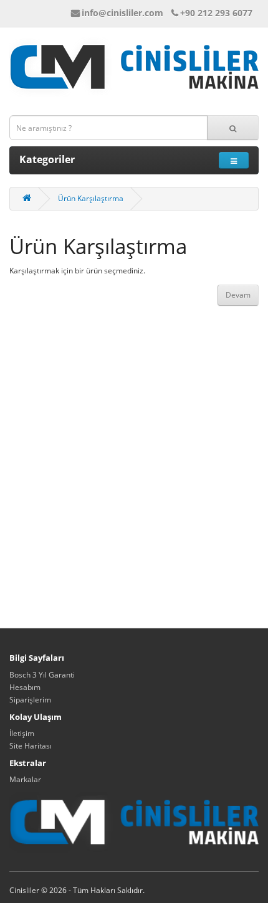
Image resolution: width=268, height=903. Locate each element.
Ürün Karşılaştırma (90, 198)
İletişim (21, 733)
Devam (238, 295)
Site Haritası (30, 745)
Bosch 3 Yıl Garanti (42, 674)
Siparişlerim (30, 699)
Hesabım (25, 687)
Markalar (25, 779)
